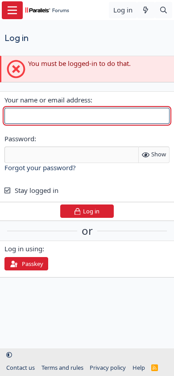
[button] (9, 355)
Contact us (20, 368)
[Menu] (12, 10)
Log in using (23, 248)
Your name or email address (47, 99)
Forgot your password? (40, 167)
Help (139, 368)
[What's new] (145, 10)
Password (19, 138)
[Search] (163, 10)
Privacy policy (108, 368)
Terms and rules (62, 368)
